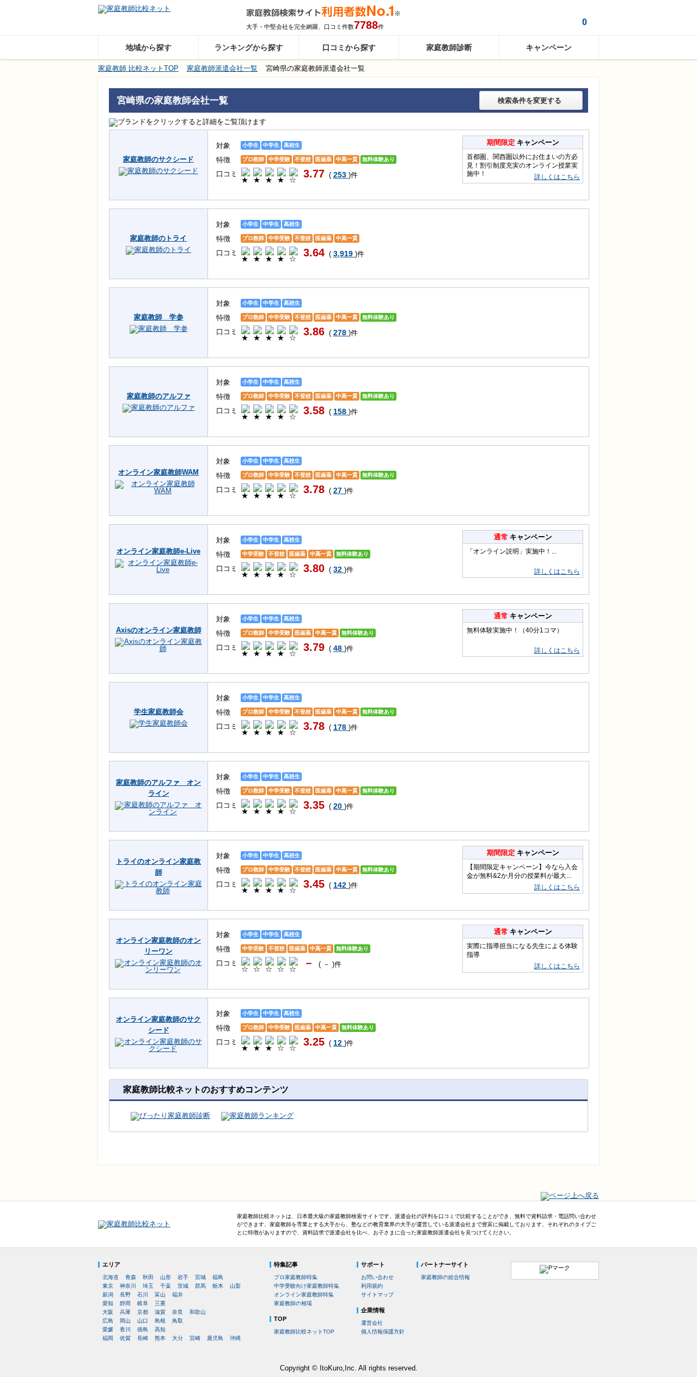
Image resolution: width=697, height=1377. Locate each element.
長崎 (142, 1338)
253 (340, 174)
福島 (217, 1277)
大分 (177, 1338)
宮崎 (194, 1338)
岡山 (125, 1321)
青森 (130, 1277)
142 (340, 885)
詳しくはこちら (557, 177)
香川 (125, 1329)
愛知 (107, 1303)
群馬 (200, 1286)
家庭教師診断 (449, 47)
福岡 (107, 1338)
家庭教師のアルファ (159, 396)
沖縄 (235, 1338)
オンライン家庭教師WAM (158, 472)
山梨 (235, 1286)
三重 (160, 1303)
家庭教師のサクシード (158, 159)
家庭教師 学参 (159, 317)
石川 (142, 1295)
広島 (107, 1321)
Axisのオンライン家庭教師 (158, 630)
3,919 (344, 253)
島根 (160, 1321)
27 (338, 490)
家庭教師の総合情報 (445, 1277)
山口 (142, 1321)
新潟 (107, 1295)
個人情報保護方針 (383, 1332)
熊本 (160, 1338)
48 (338, 648)
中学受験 (279, 159)
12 (338, 1042)
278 (340, 332)
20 (338, 806)
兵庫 (125, 1312)
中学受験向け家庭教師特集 (306, 1286)
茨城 (183, 1286)
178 (340, 727)
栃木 (217, 1286)
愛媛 (107, 1329)
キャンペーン (549, 47)
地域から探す (149, 47)
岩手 (183, 1277)
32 (338, 569)
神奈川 (128, 1286)
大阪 (107, 1312)
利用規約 (372, 1286)
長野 (125, 1295)
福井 (177, 1295)
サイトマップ (377, 1295)
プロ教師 (253, 159)
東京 (107, 1286)
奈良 (177, 1312)
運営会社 (372, 1323)
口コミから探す (349, 47)
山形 (165, 1277)
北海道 (110, 1277)
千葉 (165, 1286)
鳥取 (177, 1321)
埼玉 (148, 1286)
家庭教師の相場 (293, 1303)
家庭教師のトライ (158, 238)
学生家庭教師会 (159, 712)
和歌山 (197, 1312)
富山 (160, 1295)
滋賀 (160, 1312)
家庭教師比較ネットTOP (304, 1332)
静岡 (125, 1303)
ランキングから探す (249, 47)
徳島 (142, 1329)
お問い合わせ (377, 1277)
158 (340, 411)
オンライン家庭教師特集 (304, 1295)
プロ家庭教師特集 (295, 1277)
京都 (142, 1312)
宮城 (200, 1277)
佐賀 (125, 1338)
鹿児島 (215, 1338)
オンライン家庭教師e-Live (158, 551)
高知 (160, 1329)
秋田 (148, 1277)
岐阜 (142, 1303)
